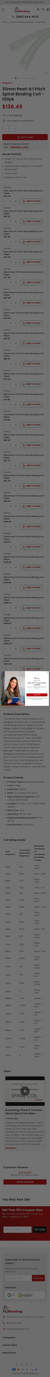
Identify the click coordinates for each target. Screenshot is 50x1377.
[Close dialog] (47, 673)
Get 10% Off (37, 695)
